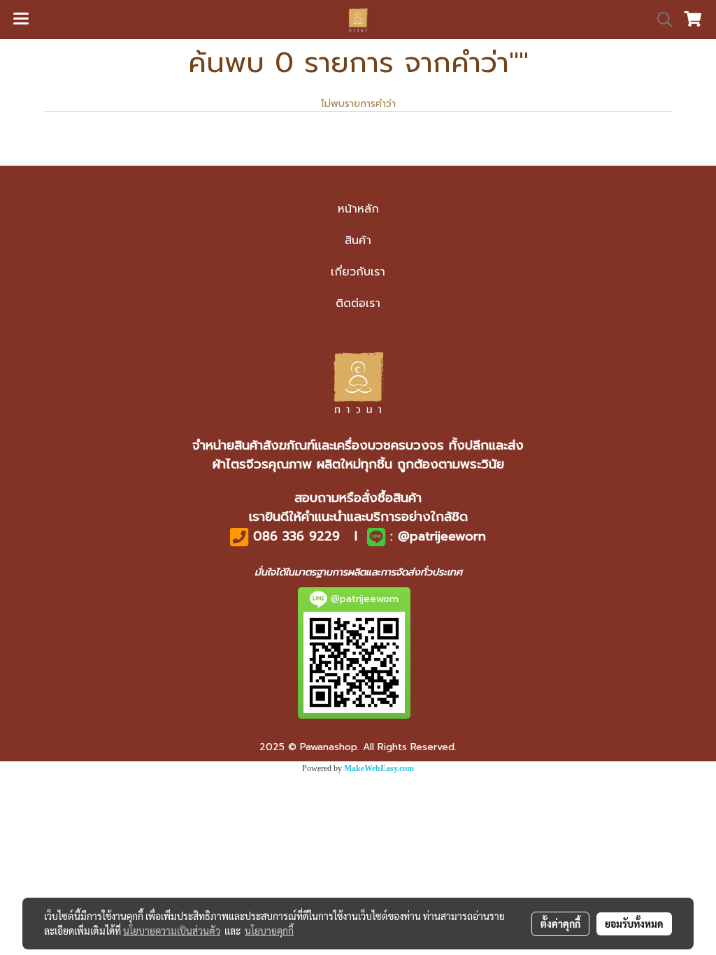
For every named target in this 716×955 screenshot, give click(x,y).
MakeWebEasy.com (379, 768)
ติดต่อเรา (358, 303)
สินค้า (358, 240)
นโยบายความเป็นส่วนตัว (171, 930)
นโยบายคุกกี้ (269, 930)
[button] (660, 19)
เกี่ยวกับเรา (358, 272)
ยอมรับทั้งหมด (634, 923)
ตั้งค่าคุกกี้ (560, 923)
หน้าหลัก (358, 209)
